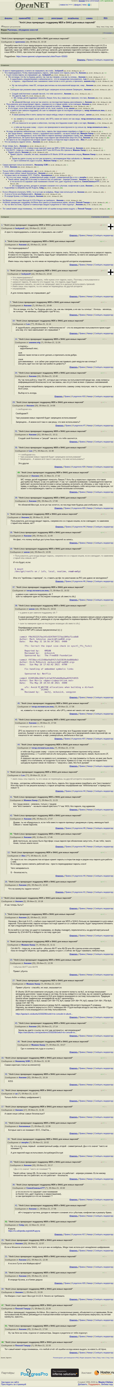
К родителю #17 (78, 1234)
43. (16, 1023)
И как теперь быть (10, 146)
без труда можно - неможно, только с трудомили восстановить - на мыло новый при (43, 133)
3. (6, 914)
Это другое (16, 96)
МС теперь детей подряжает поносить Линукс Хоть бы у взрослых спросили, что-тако (50, 98)
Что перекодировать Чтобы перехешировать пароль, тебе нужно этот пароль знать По (41, 73)
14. (16, 339)
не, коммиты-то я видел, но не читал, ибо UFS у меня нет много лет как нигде (47, 119)
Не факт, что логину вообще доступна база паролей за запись (34, 106)
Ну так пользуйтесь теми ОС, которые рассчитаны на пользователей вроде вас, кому (48, 85)
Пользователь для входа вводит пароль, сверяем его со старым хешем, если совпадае (43, 104)
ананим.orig (89, 81)
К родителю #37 (78, 739)
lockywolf (59, 71)
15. (3, 1058)
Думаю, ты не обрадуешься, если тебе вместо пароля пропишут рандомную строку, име (45, 135)
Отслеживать (108, 33)
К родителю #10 (78, 396)
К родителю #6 (79, 581)
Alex (82, 140)
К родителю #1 (79, 892)
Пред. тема (101, 1357)
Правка (90, 60)
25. (6, 882)
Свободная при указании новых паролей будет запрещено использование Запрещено (46, 89)
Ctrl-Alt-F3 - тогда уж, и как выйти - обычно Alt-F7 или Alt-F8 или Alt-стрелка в (39, 150)
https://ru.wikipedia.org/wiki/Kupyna (24, 1231)
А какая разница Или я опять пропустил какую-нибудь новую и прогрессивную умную (48, 115)
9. (9, 772)
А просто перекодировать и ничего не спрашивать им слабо (28, 71)
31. (16, 431)
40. (16, 720)
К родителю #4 (79, 527)
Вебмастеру (107, 1384)
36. (14, 1185)
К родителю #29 (78, 467)
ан (36, 171)
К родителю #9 (79, 828)
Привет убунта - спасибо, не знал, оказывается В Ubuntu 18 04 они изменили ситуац (45, 154)
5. (9, 271)
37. (14, 587)
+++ (71, 5)
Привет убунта (14, 152)
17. (3, 1107)
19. (11, 549)
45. (19, 703)
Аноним (82, 73)
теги (84, 5)
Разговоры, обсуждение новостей (23, 30)
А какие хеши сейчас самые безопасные (20, 173)
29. (14, 402)
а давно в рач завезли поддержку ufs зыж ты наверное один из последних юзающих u (46, 110)
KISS (7, 167)
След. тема (110, 1357)
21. (6, 1256)
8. (9, 941)
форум (77, 5)
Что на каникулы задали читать (18, 142)
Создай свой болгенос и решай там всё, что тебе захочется (37, 94)
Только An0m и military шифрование (18, 171)
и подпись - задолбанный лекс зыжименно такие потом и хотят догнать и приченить (47, 81)
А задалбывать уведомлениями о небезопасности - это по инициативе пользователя (46, 79)
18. (11, 532)
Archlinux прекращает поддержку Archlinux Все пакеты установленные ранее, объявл (39, 202)
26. (6, 1273)
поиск (40, 18)
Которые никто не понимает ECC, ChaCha (22, 175)
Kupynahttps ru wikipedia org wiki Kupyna (21, 188)
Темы (94, 1357)
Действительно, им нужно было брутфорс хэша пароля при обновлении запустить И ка (45, 138)
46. (19, 1042)
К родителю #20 (78, 1283)
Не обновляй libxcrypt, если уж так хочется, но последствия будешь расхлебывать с (48, 102)
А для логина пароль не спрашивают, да (23, 75)
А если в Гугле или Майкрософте (19, 194)
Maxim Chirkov (105, 1382)
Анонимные (46, 175)
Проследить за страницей (13, 1384)
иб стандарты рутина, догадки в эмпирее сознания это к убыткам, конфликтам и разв (48, 186)
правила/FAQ (24, 18)
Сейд (41, 188)
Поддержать (94, 1384)
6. (9, 514)
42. (11, 815)
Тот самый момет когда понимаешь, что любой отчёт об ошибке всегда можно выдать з (40, 209)
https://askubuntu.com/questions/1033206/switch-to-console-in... (47, 1032)
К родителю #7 (79, 426)
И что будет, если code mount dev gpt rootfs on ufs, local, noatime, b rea (38, 108)
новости (64, 5)
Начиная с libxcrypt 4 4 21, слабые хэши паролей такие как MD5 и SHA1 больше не (40, 148)
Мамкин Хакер (86, 133)
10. (14, 321)
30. (9, 1139)
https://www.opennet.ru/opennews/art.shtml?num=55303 (41, 56)
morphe (83, 177)
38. (16, 606)
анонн (72, 108)
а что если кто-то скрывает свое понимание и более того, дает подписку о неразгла (45, 181)
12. (9, 852)
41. (16, 1205)
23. (11, 960)
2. (2, 898)
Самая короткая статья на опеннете (18, 165)
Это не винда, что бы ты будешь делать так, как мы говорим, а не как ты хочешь (42, 77)
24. (16, 373)
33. (11, 1162)
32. (6, 1074)
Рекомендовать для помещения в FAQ (66, 1357)
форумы (8, 18)
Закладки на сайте (10, 1382)
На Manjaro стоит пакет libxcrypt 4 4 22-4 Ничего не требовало (29, 200)
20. (3, 1240)
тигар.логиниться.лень (94, 110)
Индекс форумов (85, 1357)
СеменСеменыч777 (90, 181)
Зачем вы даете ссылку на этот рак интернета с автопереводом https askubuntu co (47, 158)
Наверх (90, 235)
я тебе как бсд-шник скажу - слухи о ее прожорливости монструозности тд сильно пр (50, 127)
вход (87, 1)
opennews (20, 42)
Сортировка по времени (100, 217)
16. (3, 1090)
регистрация (94, 1)
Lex (84, 79)
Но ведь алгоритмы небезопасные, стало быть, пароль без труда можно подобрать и (42, 131)
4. (6, 241)
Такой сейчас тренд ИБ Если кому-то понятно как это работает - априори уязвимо (43, 179)
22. (6, 1123)
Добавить (82, 1384)
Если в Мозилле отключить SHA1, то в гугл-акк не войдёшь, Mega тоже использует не (39, 192)
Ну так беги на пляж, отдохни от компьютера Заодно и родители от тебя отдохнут (40, 204)
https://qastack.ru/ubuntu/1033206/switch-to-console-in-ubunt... (44, 1014)
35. (16, 448)
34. (3, 1289)
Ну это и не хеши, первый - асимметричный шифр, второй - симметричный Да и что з (42, 177)
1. (2, 225)
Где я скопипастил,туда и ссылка (28, 161)
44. (19, 745)
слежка (89, 18)
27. (14, 980)
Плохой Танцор (83, 202)
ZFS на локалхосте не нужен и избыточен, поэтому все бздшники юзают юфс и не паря (49, 123)
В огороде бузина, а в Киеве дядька (20, 196)
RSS (105, 18)
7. (11, 302)
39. (16, 498)
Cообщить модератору (103, 60)
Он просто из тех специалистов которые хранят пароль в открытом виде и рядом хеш (43, 140)
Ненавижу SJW (41, 165)
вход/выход (73, 18)
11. (11, 797)
